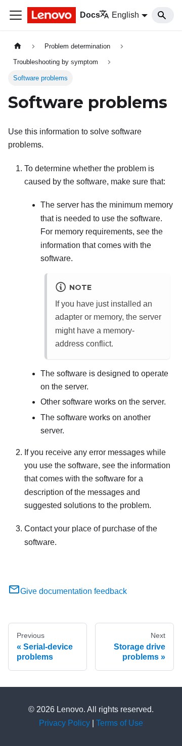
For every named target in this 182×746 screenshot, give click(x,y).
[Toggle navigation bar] (15, 15)
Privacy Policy (64, 723)
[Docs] (50, 15)
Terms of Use (119, 723)
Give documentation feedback (73, 591)
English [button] (125, 15)
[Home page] (17, 46)
